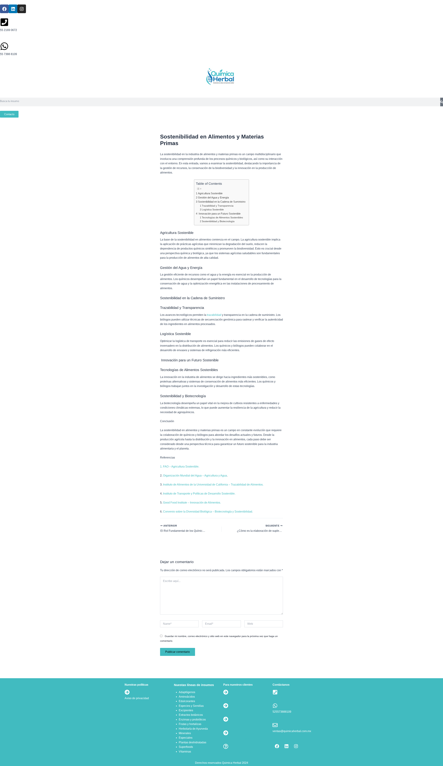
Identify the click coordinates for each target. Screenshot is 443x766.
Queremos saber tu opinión (239, 752)
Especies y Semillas (191, 705)
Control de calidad (234, 711)
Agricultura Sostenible (210, 193)
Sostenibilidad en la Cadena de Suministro (221, 201)
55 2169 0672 (281, 698)
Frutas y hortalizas (190, 724)
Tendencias (230, 725)
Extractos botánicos (191, 714)
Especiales (185, 737)
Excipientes (186, 710)
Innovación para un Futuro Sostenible (219, 213)
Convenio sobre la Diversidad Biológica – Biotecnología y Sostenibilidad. (208, 511)
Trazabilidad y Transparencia (217, 205)
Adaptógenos (187, 692)
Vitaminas (185, 751)
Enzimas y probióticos (192, 719)
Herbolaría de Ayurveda (193, 728)
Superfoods (186, 746)
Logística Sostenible (213, 209)
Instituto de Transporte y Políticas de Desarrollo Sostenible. (198, 493)
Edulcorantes (187, 701)
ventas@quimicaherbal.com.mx (292, 731)
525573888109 (282, 711)
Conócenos (230, 698)
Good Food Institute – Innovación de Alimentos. (192, 502)
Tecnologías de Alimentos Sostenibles (222, 217)
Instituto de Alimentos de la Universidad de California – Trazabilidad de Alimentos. (213, 484)
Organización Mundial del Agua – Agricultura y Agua (194, 475)
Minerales (185, 733)
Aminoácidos (187, 696)
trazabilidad (214, 314)
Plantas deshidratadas (192, 742)
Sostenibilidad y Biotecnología (218, 221)
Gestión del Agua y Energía (213, 197)
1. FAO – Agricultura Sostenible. (179, 466)
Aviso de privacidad (137, 698)
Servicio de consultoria (237, 738)
